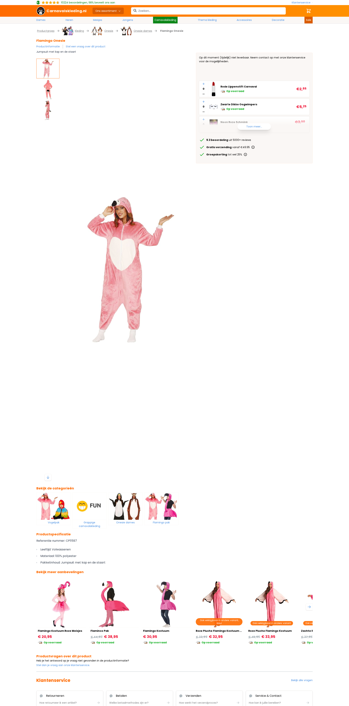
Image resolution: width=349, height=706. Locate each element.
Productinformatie (48, 46)
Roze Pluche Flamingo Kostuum (270, 631)
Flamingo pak (161, 522)
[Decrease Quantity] (203, 94)
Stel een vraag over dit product (85, 46)
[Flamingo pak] (161, 506)
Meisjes (97, 20)
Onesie (108, 31)
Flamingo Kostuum (156, 631)
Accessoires (244, 20)
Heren (69, 20)
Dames (40, 20)
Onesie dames (143, 31)
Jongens (127, 20)
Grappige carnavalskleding (89, 524)
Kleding (79, 31)
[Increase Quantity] (203, 84)
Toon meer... (254, 126)
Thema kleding (207, 20)
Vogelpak (53, 522)
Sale (308, 20)
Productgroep (46, 31)
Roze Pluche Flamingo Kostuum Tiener (222, 631)
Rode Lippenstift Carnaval (238, 87)
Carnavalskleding (165, 20)
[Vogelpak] (54, 506)
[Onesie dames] (125, 506)
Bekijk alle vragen (302, 680)
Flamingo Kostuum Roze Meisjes (60, 631)
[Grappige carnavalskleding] (90, 506)
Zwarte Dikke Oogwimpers (238, 104)
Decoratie (278, 20)
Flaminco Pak (100, 631)
